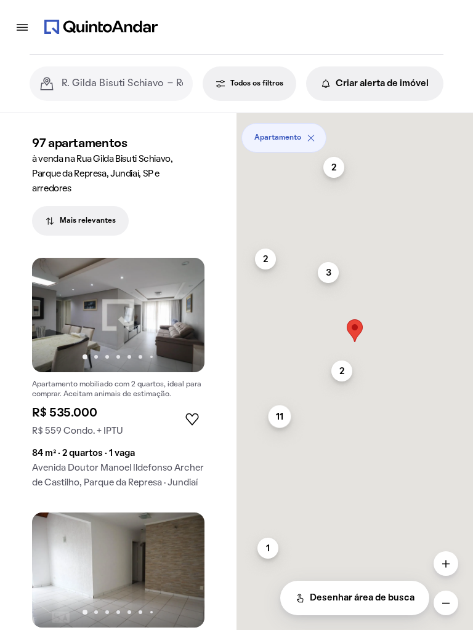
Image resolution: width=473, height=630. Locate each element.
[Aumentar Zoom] (446, 563)
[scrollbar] (354, 133)
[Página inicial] (101, 27)
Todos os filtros (256, 84)
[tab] (80, 221)
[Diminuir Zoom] (446, 603)
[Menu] (22, 27)
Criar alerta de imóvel (382, 83)
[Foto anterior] (54, 315)
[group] (118, 378)
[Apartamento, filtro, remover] (311, 138)
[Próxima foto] (182, 315)
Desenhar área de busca (362, 598)
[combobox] (122, 83)
